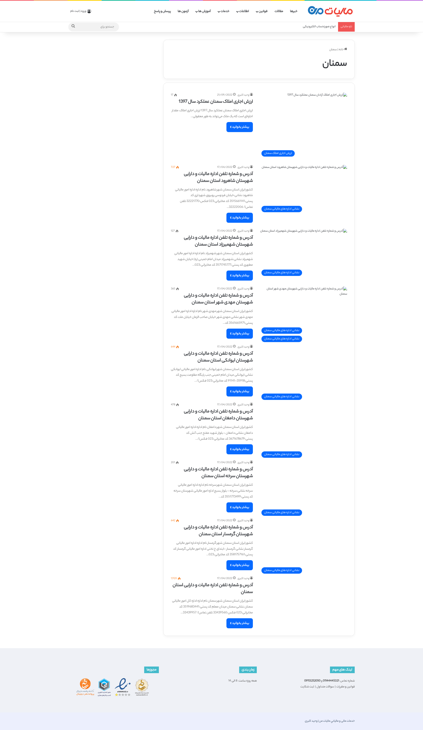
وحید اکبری (243, 95)
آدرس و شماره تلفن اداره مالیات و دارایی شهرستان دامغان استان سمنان (218, 415)
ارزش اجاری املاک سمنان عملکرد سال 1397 (216, 102)
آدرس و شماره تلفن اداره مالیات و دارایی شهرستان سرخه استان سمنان (218, 473)
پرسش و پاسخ (162, 11)
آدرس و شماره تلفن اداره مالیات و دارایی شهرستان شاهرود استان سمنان (218, 178)
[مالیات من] (330, 11)
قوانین (263, 11)
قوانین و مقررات (345, 686)
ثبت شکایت (307, 686)
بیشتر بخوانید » (239, 127)
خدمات (225, 11)
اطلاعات (244, 11)
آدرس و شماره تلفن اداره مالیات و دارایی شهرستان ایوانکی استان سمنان (218, 357)
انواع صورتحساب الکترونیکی (319, 26)
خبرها (293, 11)
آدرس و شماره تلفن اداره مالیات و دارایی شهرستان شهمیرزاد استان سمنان (218, 241)
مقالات (279, 11)
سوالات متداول (325, 686)
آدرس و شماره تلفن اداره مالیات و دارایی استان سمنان (213, 589)
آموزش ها (204, 11)
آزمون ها (183, 11)
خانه (341, 49)
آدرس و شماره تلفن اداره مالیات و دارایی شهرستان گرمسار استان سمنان (218, 531)
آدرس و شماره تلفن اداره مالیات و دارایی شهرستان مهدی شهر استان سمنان (218, 299)
